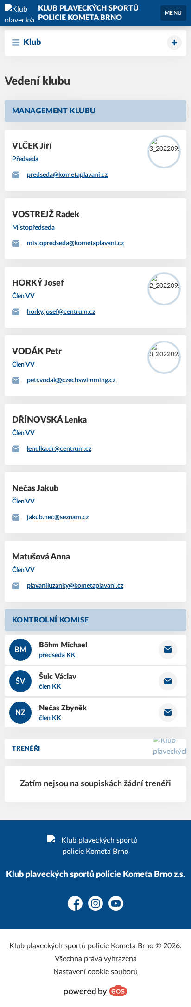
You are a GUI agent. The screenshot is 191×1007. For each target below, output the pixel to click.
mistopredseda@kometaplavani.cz (75, 243)
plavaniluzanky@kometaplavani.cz (75, 586)
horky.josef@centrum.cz (61, 312)
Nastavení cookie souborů (95, 972)
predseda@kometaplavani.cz (67, 175)
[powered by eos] (95, 990)
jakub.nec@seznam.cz (58, 517)
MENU (173, 13)
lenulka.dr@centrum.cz (59, 449)
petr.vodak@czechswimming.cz (71, 380)
